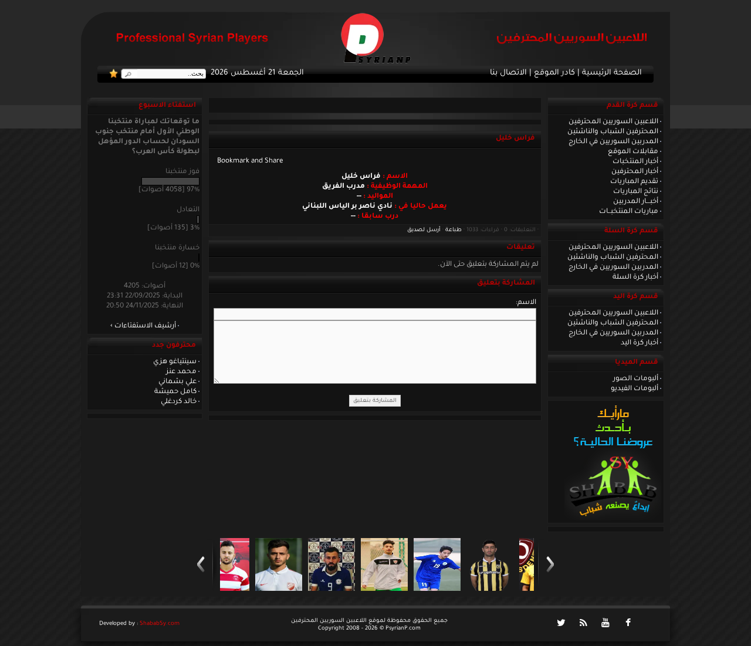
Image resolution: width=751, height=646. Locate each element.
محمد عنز (181, 372)
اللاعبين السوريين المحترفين (613, 122)
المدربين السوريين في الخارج (613, 142)
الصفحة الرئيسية (612, 73)
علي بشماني (177, 382)
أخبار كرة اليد (639, 343)
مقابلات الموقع (633, 152)
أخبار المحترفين (634, 172)
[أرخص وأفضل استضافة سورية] (612, 519)
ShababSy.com (160, 624)
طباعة (453, 230)
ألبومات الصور (635, 379)
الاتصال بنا (508, 73)
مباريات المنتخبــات (628, 212)
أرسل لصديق (424, 230)
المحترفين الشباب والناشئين (612, 132)
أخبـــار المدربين (635, 202)
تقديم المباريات (634, 182)
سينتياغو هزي (175, 362)
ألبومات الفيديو (634, 389)
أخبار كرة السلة (635, 277)
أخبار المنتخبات (635, 162)
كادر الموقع (554, 73)
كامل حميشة (175, 392)
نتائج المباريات (635, 192)
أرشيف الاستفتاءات (145, 326)
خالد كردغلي (179, 402)
